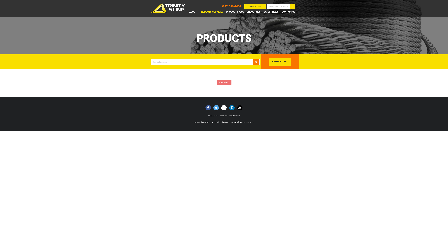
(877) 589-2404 (231, 6)
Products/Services (211, 11)
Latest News (271, 11)
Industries (254, 11)
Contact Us (288, 11)
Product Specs (235, 11)
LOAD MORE (224, 82)
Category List (279, 61)
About (193, 11)
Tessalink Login (255, 6)
